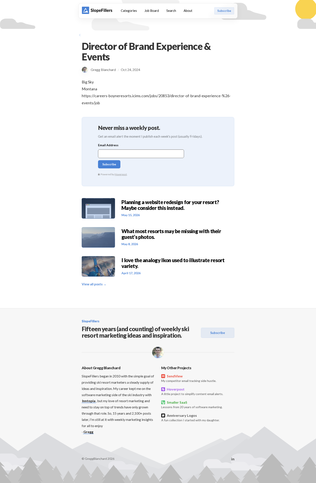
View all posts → (94, 284)
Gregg (88, 432)
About (188, 10)
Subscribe (224, 10)
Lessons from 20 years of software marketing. (191, 404)
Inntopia (88, 401)
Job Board (151, 10)
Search (171, 10)
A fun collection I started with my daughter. (190, 417)
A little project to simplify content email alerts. (192, 391)
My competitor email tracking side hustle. (188, 378)
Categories (129, 10)
